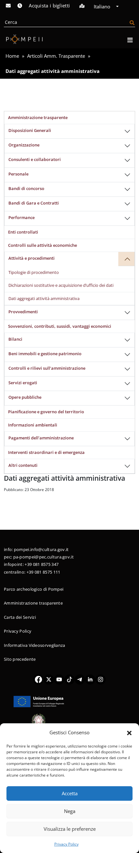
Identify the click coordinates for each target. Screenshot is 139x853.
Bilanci (15, 339)
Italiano (103, 6)
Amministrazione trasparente (38, 117)
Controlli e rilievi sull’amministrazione (46, 368)
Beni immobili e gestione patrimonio (44, 353)
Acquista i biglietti (49, 5)
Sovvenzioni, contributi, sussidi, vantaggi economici (59, 326)
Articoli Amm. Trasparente (56, 56)
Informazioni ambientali (32, 425)
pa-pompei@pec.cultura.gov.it (43, 557)
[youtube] (59, 679)
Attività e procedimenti (31, 258)
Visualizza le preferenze (70, 829)
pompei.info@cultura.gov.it (41, 549)
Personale (18, 174)
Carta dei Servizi (20, 617)
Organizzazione (23, 145)
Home (12, 56)
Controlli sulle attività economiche (42, 245)
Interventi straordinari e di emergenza (46, 452)
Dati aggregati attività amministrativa (44, 298)
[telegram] (80, 679)
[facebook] (38, 679)
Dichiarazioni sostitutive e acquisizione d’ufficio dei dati (60, 285)
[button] (129, 732)
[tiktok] (69, 679)
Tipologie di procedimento (33, 272)
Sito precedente (20, 659)
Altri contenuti (22, 465)
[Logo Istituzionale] (39, 701)
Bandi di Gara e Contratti (33, 203)
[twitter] (49, 679)
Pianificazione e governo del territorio (46, 412)
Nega (69, 811)
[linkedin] (90, 679)
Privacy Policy (66, 844)
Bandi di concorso (26, 188)
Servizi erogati (22, 383)
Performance (21, 217)
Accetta (70, 793)
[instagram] (100, 679)
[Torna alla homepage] (23, 39)
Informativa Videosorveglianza (34, 645)
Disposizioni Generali (29, 130)
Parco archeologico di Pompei (33, 589)
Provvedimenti (23, 312)
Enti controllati (23, 232)
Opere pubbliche (24, 397)
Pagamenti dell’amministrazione (41, 438)
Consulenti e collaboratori (34, 159)
